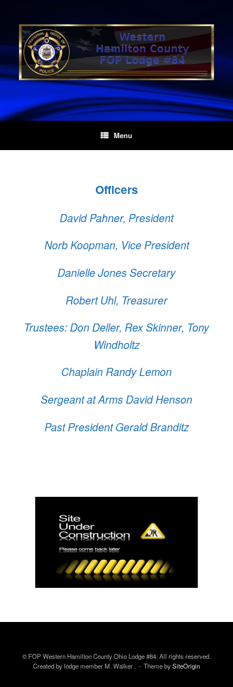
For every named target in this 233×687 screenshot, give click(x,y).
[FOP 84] (116, 52)
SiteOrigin (186, 666)
